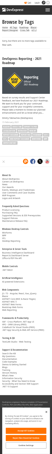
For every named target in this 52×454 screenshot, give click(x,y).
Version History (9, 372)
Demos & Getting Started (14, 364)
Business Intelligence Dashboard (18, 252)
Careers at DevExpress (13, 181)
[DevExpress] (13, 10)
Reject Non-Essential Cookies (26, 438)
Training (6, 370)
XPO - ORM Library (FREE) (14, 324)
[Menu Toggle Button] (47, 10)
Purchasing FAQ (10, 212)
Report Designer (10, 30)
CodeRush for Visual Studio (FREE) (18, 327)
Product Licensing (10, 210)
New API (32, 130)
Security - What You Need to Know (18, 381)
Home (5, 27)
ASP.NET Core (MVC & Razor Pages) (19, 299)
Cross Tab (24, 30)
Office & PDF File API (12, 258)
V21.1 (46, 134)
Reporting (26, 134)
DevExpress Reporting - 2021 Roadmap (21, 61)
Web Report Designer (19, 138)
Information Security (12, 378)
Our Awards (8, 187)
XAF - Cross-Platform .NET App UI (18, 321)
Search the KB (9, 353)
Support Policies (10, 218)
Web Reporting (9, 310)
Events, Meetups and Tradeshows (18, 190)
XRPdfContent (9, 143)
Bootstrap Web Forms (12, 307)
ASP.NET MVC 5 (9, 301)
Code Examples (9, 361)
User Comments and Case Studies (18, 192)
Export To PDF (30, 126)
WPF (45, 138)
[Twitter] (40, 161)
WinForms (36, 138)
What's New (8, 375)
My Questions (8, 356)
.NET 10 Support (10, 386)
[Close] (46, 412)
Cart (29, 2)
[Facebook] (32, 161)
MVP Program (8, 195)
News (5, 184)
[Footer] (3, 162)
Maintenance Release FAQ (14, 221)
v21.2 (34, 30)
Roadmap (24, 27)
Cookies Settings (26, 445)
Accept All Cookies (26, 431)
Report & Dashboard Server (15, 255)
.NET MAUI (7, 270)
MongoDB (22, 130)
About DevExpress (11, 178)
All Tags (13, 27)
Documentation (9, 359)
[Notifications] (48, 2)
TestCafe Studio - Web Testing (16, 341)
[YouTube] (47, 161)
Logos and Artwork (11, 198)
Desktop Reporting (11, 241)
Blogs (5, 367)
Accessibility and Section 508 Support (20, 383)
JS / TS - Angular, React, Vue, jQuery (19, 293)
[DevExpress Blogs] (25, 161)
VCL (4, 238)
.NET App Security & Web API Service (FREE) (23, 330)
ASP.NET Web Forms (11, 304)
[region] (26, 431)
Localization (9, 130)
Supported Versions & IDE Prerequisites (21, 215)
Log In (37, 2)
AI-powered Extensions (13, 281)
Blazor (34, 27)
